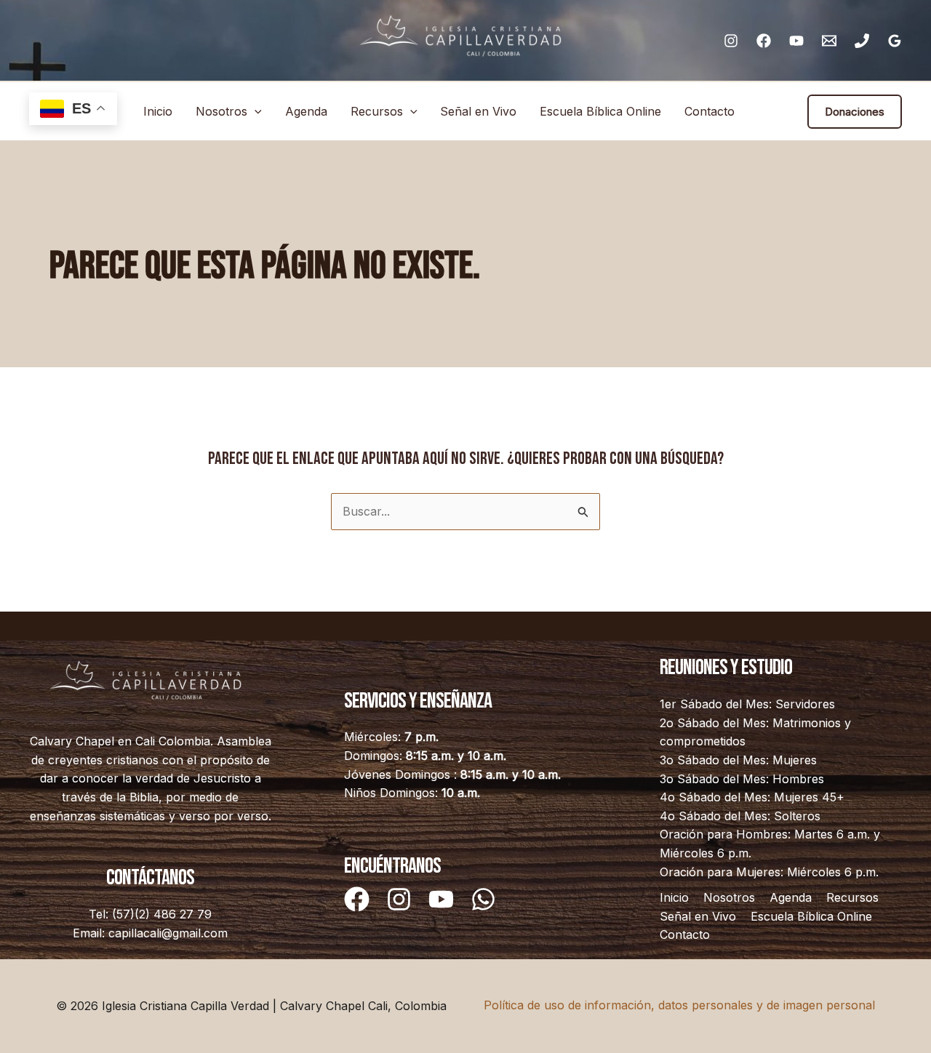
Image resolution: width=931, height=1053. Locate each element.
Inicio (157, 111)
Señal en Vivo (478, 111)
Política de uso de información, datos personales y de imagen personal (679, 1005)
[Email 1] (829, 40)
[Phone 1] (862, 40)
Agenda (306, 111)
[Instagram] (731, 40)
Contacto (709, 111)
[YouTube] (796, 40)
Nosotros (221, 111)
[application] (254, 111)
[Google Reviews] (894, 40)
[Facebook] (763, 40)
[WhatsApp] (483, 899)
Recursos (377, 111)
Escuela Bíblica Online (600, 111)
